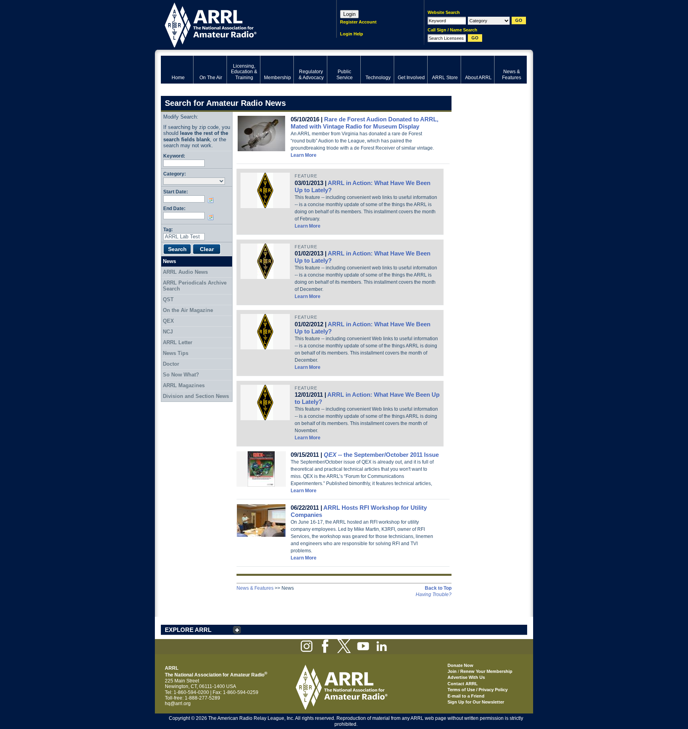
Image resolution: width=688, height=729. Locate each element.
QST (168, 299)
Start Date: (175, 191)
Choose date (212, 200)
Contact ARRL (463, 683)
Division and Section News (196, 396)
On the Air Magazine (188, 310)
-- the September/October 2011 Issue (381, 454)
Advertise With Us (466, 677)
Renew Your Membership (486, 671)
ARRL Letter (177, 342)
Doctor (171, 364)
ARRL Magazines (184, 385)
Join (452, 671)
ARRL (238, 24)
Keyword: (174, 155)
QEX (168, 321)
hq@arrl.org (178, 703)
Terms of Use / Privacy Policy (478, 689)
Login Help (351, 33)
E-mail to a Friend (466, 696)
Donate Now (460, 665)
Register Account (358, 21)
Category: (174, 173)
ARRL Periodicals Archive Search (195, 286)
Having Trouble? (434, 594)
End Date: (174, 208)
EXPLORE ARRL (188, 629)
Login (349, 14)
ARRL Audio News (185, 272)
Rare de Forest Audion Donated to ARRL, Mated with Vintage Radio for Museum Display (364, 123)
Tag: (168, 229)
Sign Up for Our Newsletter (476, 702)
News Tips (175, 353)
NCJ (168, 332)
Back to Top (438, 588)
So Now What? (181, 375)
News (169, 261)
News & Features (255, 588)
